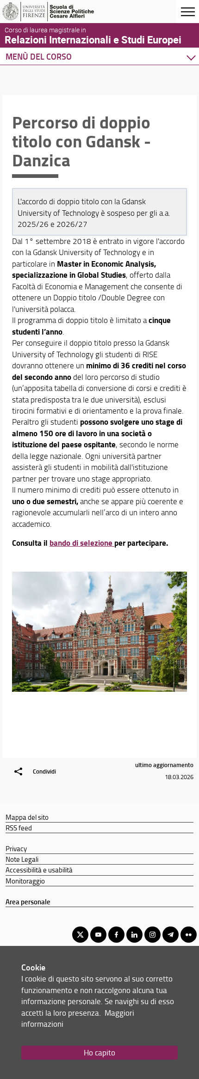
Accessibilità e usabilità (39, 870)
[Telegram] (170, 935)
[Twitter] (80, 935)
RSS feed (19, 828)
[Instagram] (152, 935)
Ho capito (99, 1052)
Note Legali (22, 859)
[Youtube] (98, 935)
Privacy (16, 848)
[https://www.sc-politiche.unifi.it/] (52, 11)
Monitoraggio (25, 881)
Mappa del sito (27, 817)
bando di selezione (82, 543)
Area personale (28, 901)
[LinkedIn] (134, 935)
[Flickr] (188, 935)
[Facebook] (116, 935)
